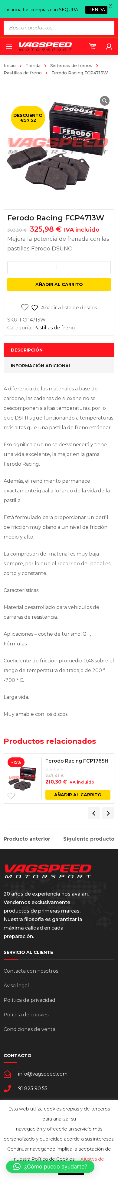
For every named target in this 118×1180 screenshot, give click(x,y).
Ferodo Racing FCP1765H (77, 761)
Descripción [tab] (27, 350)
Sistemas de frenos (71, 65)
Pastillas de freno (54, 328)
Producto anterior (27, 839)
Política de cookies (26, 1015)
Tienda (33, 65)
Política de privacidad (29, 1000)
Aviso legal (16, 985)
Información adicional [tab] (41, 366)
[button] (105, 101)
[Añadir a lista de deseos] (11, 796)
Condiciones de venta (29, 1029)
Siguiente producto (88, 839)
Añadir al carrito (59, 284)
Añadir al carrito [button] (78, 794)
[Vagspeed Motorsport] (45, 46)
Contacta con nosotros (31, 971)
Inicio (10, 65)
